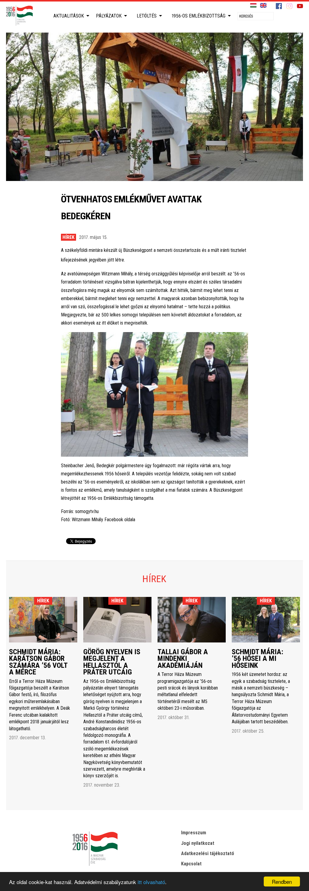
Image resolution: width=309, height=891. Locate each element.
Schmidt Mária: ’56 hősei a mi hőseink (257, 659)
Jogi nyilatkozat (197, 843)
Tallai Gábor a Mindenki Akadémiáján (183, 659)
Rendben (282, 881)
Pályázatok (109, 16)
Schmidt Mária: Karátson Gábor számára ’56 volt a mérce (38, 662)
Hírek (68, 237)
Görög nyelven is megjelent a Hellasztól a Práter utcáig (111, 662)
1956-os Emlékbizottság (198, 16)
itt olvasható (151, 882)
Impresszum (193, 833)
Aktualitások (68, 16)
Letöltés (147, 16)
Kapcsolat (191, 864)
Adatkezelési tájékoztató (207, 853)
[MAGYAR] (253, 5)
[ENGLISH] (263, 5)
